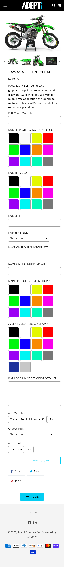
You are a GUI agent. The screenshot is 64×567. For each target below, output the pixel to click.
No (52, 419)
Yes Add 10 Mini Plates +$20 (27, 419)
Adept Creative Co (29, 532)
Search (32, 512)
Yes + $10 (16, 449)
